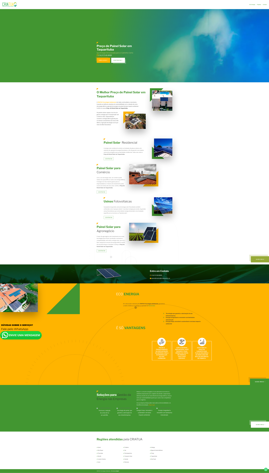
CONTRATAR (117, 60)
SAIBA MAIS (260, 259)
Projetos (259, 4)
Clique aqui (152, 405)
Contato (265, 4)
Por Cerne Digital (115, 471)
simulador (103, 60)
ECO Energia (252, 4)
